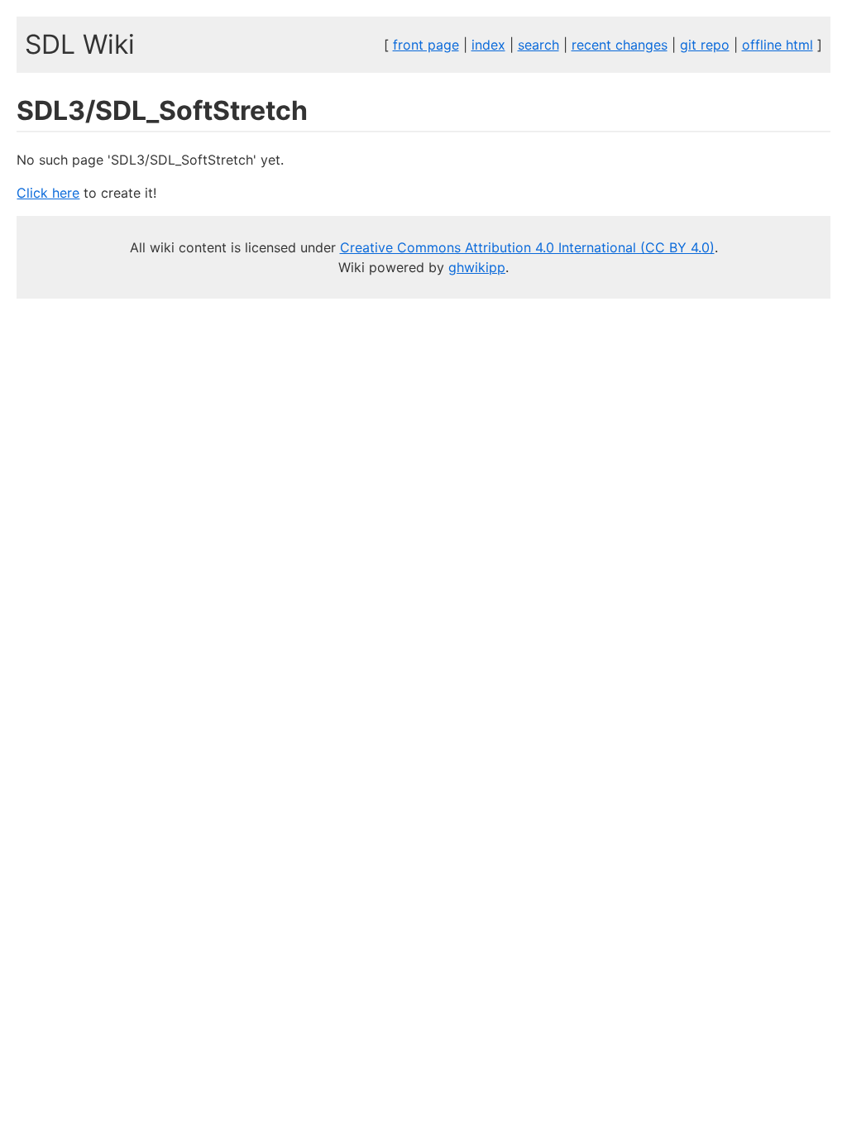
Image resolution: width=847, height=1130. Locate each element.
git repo (705, 44)
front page (426, 44)
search (538, 44)
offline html (777, 44)
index (488, 44)
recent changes (620, 44)
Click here (48, 192)
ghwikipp (476, 267)
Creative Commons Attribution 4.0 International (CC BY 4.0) (527, 247)
